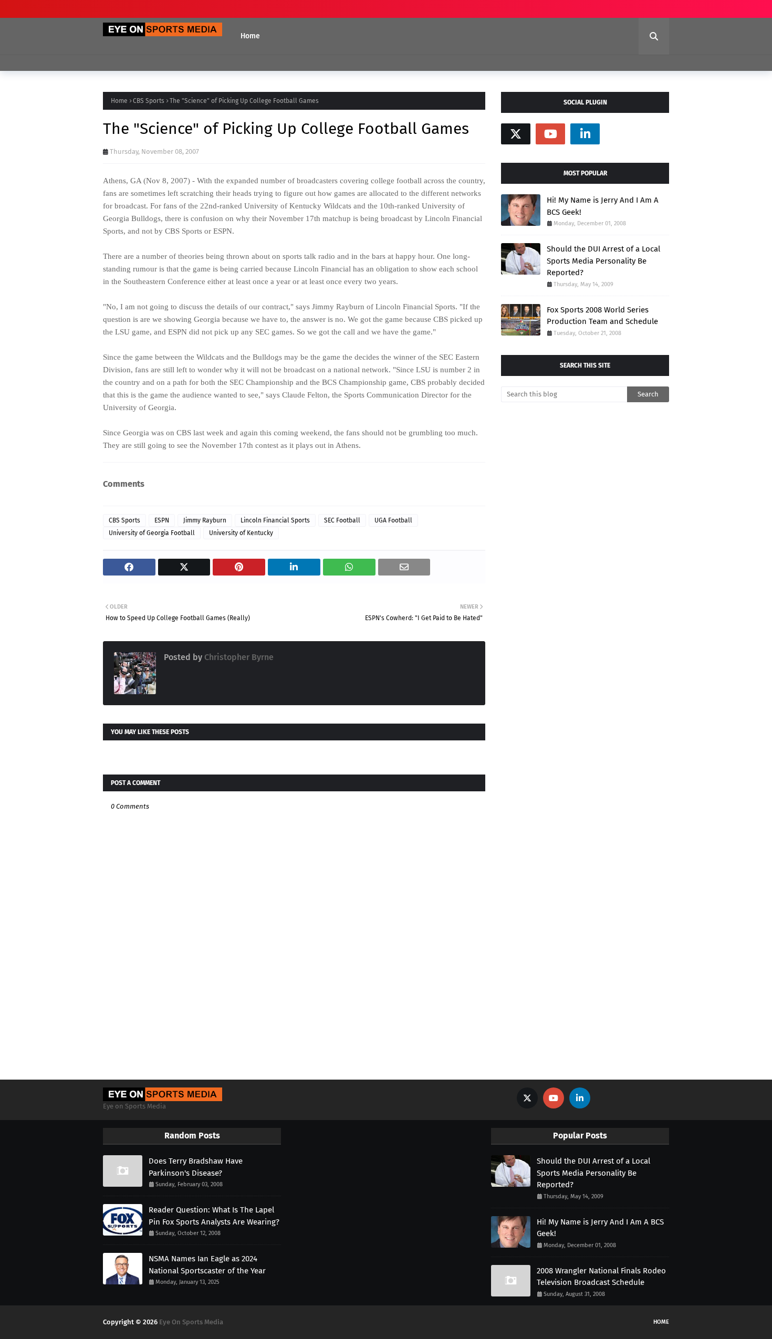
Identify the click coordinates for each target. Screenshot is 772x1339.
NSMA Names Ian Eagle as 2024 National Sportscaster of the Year (207, 1264)
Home (119, 100)
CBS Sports (148, 100)
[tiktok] (619, 133)
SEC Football (342, 520)
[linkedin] (585, 133)
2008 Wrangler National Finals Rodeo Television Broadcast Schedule (601, 1277)
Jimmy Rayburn (204, 520)
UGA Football (393, 520)
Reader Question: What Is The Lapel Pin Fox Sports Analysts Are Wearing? (214, 1216)
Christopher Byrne (238, 657)
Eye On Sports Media (191, 1322)
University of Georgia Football (152, 533)
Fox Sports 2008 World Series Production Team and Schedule (602, 316)
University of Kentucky (241, 533)
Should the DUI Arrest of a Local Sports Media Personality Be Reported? (603, 260)
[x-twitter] (515, 133)
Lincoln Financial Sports (275, 520)
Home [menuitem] (250, 36)
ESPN (161, 520)
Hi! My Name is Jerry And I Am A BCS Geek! (603, 206)
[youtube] (550, 133)
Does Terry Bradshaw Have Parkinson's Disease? (196, 1167)
